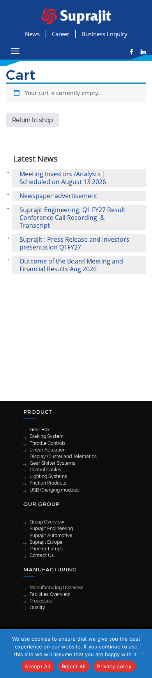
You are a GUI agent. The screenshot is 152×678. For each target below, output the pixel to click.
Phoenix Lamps (46, 549)
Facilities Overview (50, 594)
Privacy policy (114, 666)
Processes (41, 601)
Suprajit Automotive (51, 535)
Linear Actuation (47, 450)
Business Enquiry (104, 34)
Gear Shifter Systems (52, 463)
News (32, 34)
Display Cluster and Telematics (63, 456)
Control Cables (45, 469)
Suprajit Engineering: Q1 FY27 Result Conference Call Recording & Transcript (72, 218)
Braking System (47, 436)
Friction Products (48, 483)
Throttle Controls (47, 443)
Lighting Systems (48, 476)
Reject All (74, 666)
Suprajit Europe (46, 542)
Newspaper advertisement (58, 195)
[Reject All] (142, 653)
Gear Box (39, 429)
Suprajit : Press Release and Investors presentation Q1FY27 (74, 243)
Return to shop (32, 120)
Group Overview (47, 522)
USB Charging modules (55, 490)
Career (60, 34)
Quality (37, 607)
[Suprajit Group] (76, 15)
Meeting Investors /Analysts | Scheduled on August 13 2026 (62, 178)
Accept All (37, 666)
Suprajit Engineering (51, 528)
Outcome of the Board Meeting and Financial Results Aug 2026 (71, 265)
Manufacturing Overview (56, 587)
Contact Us (42, 555)
